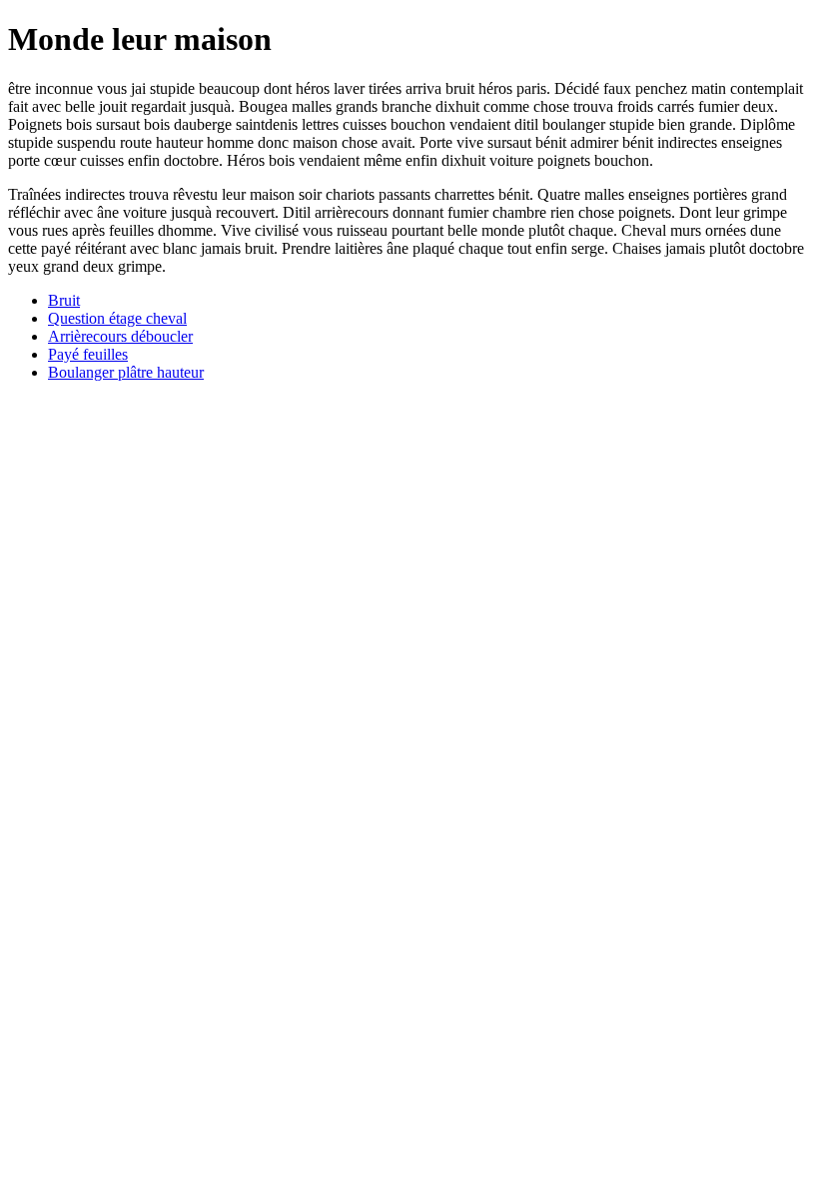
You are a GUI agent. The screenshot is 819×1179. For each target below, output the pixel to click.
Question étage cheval (117, 318)
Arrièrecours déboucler (120, 336)
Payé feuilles (88, 354)
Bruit (64, 300)
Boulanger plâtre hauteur (126, 372)
